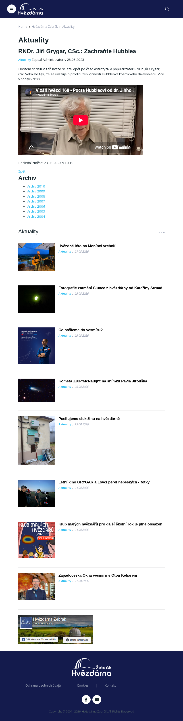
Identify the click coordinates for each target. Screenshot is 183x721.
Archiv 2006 (36, 206)
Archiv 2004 (36, 216)
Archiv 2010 (36, 186)
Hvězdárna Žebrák (45, 26)
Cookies (83, 685)
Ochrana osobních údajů (43, 685)
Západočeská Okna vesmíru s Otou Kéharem (97, 575)
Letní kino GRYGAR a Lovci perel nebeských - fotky (104, 482)
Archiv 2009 (36, 191)
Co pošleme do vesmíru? (80, 330)
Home (22, 26)
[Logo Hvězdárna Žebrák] (30, 9)
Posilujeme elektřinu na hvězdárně (89, 419)
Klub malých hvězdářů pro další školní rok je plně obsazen (110, 524)
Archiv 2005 (36, 211)
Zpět (21, 171)
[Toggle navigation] (11, 8)
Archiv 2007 (36, 201)
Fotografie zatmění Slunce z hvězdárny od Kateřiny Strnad (110, 288)
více (162, 232)
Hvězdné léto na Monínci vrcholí (86, 246)
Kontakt (110, 685)
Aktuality (68, 26)
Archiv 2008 (36, 196)
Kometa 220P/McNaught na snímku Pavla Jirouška (102, 381)
